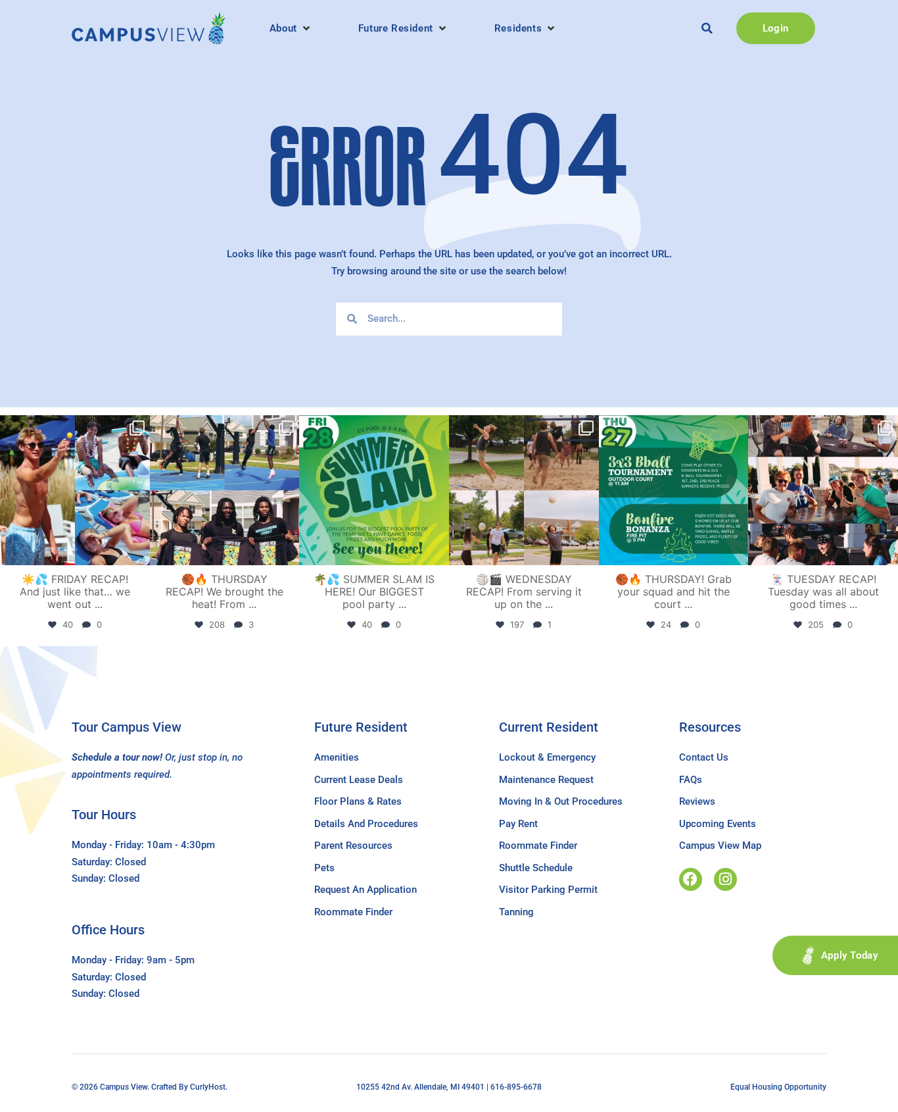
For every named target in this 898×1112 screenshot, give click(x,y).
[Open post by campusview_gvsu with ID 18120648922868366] (524, 490)
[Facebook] (690, 879)
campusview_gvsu (73, 427)
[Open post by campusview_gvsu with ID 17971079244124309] (823, 490)
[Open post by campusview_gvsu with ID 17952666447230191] (674, 490)
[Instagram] (725, 879)
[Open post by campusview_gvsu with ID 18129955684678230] (75, 490)
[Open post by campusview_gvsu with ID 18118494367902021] (374, 490)
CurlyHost (207, 1087)
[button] (291, 28)
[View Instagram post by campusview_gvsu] (138, 552)
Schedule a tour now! (117, 757)
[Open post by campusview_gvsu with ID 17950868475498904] (225, 490)
